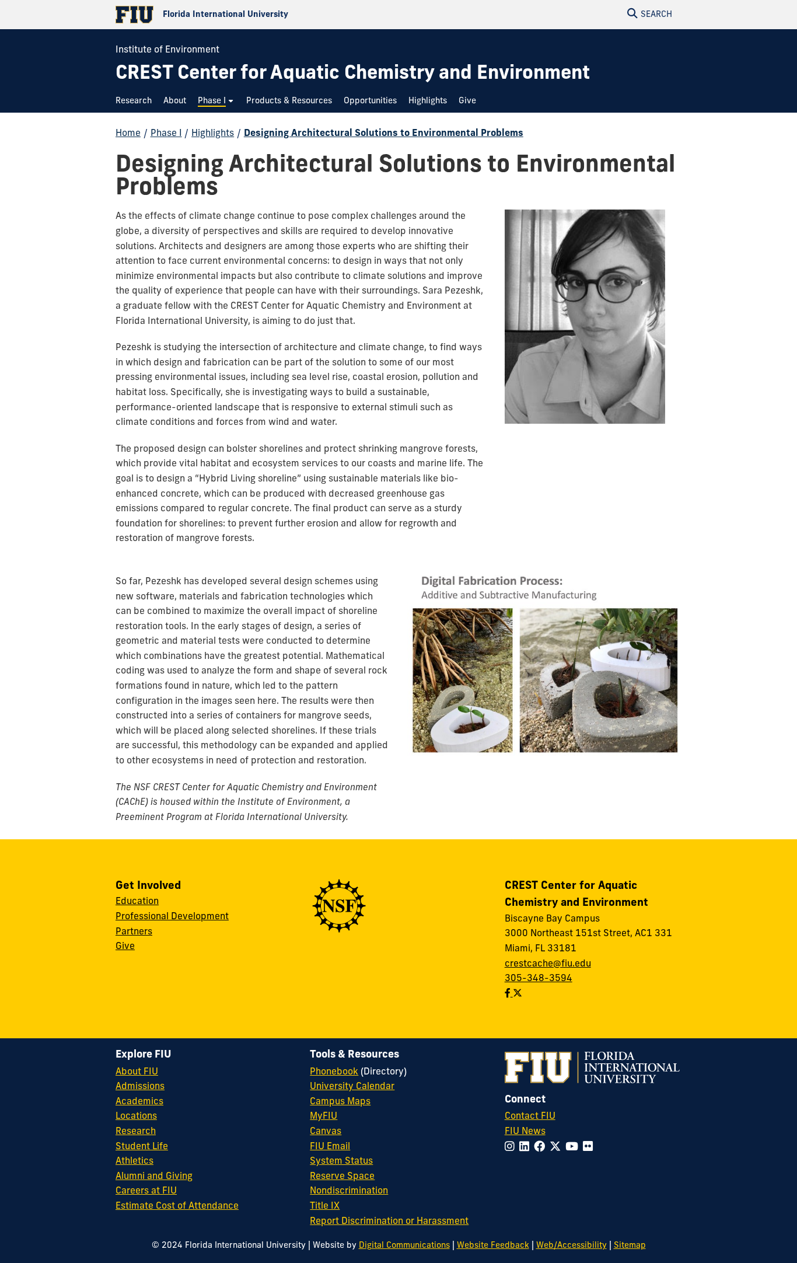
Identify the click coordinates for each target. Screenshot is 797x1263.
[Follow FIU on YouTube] (574, 1147)
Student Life (142, 1147)
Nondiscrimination (349, 1191)
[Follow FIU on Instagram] (512, 1147)
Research (136, 1131)
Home (128, 133)
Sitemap (630, 1245)
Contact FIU (530, 1116)
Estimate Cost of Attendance (177, 1206)
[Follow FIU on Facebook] (542, 1147)
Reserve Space (342, 1176)
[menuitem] (137, 101)
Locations (136, 1116)
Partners (134, 932)
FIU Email (330, 1147)
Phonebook (334, 1072)
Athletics (134, 1161)
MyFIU (323, 1116)
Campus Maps (340, 1102)
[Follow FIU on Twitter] (557, 1147)
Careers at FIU (146, 1191)
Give (125, 946)
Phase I (166, 133)
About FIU (137, 1072)
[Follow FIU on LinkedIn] (526, 1147)
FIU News (525, 1131)
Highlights (212, 133)
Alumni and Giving (154, 1176)
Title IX (325, 1206)
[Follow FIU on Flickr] (590, 1147)
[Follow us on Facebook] (509, 994)
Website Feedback (493, 1245)
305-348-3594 (538, 978)
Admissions (140, 1086)
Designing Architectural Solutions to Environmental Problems (383, 133)
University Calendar (352, 1086)
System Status (341, 1161)
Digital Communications (404, 1245)
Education (137, 901)
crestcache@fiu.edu (548, 964)
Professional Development (172, 917)
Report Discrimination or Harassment (389, 1221)
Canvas (325, 1131)
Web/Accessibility (571, 1245)
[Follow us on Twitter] (517, 994)
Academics (139, 1102)
